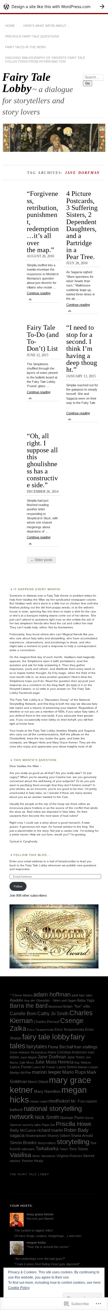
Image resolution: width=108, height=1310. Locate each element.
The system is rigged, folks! (33, 1230)
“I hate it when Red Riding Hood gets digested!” (47, 1264)
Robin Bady (76, 1130)
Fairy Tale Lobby (26, 82)
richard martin (50, 1130)
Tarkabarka (47, 1148)
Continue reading (38, 295)
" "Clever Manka (21, 995)
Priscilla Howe (73, 1124)
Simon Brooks (23, 1142)
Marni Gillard (38, 1082)
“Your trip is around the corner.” (48, 1247)
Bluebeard (55, 1006)
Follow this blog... (32, 855)
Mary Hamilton (47, 1091)
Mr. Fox (78, 1101)
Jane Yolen (76, 1057)
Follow (18, 886)
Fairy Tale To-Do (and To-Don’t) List (43, 337)
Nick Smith (47, 1117)
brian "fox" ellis (76, 1006)
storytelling (73, 1142)
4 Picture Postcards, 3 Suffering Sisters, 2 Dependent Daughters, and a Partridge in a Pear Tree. (82, 225)
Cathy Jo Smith (53, 1013)
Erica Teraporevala (69, 1030)
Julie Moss (26, 1062)
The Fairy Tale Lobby (30, 1174)
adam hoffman (52, 994)
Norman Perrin (72, 1118)
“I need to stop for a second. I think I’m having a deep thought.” (81, 348)
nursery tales (31, 1125)
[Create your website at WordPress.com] (54, 6)
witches (15, 1161)
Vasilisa (20, 1155)
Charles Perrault (46, 1022)
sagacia (17, 1135)
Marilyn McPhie (20, 1072)
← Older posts (41, 560)
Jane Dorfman (51, 1056)
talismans (28, 1149)
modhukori (59, 1101)
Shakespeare (35, 1136)
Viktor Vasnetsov (44, 1156)
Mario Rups (74, 1072)
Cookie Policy (19, 1288)
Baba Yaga (85, 1000)
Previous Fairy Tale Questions (32, 36)
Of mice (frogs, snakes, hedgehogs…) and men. (48, 1236)
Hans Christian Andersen (67, 1052)
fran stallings (86, 1047)
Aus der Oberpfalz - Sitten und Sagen (50, 1000)
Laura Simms (66, 1067)
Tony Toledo (78, 1149)
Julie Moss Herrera (54, 1062)
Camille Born (23, 1013)
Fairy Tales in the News (25, 47)
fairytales (36, 1047)
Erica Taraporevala (40, 1029)
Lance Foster (21, 1067)
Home (10, 25)
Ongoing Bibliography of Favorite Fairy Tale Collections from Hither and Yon (45, 59)
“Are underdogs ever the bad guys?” (39, 1258)
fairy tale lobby (46, 1037)
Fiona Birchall (60, 1047)
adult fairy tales (81, 995)
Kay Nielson (82, 1062)
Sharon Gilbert (58, 1136)
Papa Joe (48, 1125)
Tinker (63, 1149)
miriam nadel (39, 1101)
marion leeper (46, 1072)
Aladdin (16, 1000)
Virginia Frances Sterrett (75, 1156)
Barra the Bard (29, 1005)
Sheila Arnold (82, 1135)
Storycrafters (46, 1143)
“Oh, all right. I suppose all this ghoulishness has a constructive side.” (42, 460)
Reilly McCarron (23, 1130)
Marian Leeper (88, 1067)
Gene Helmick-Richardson (28, 1052)
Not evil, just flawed (39, 1218)
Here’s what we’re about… (46, 25)
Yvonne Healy (32, 1161)
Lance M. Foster (44, 1067)
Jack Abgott (28, 1057)
